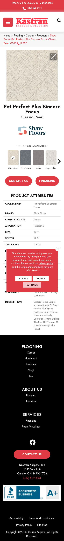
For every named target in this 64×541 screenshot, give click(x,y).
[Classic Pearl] (13, 157)
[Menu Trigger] (8, 22)
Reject (41, 278)
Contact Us (18, 181)
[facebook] (32, 442)
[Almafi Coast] (25, 157)
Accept (23, 278)
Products (42, 35)
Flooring (18, 35)
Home (6, 35)
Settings (32, 285)
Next (58, 161)
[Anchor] (38, 157)
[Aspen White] (51, 157)
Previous (5, 161)
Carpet (30, 35)
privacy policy (46, 263)
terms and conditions (32, 266)
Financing (47, 181)
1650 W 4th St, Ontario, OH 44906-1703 (32, 3)
